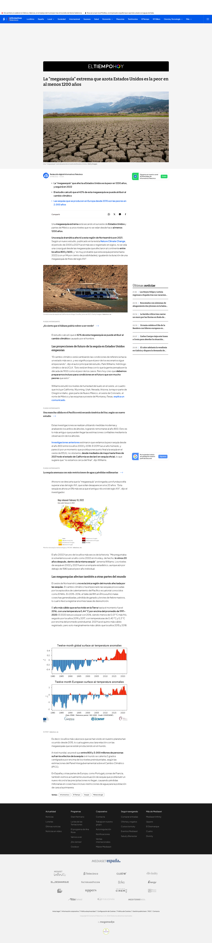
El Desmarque (152, 826)
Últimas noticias (53, 826)
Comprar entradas (129, 816)
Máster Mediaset (103, 846)
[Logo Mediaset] (106, 862)
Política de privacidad (88, 911)
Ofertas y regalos (129, 821)
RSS (149, 911)
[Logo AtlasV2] (75, 899)
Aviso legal (56, 911)
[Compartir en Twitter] (114, 214)
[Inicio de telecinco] (4, 19)
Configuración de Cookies (106, 911)
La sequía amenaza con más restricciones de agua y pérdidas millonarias (80, 472)
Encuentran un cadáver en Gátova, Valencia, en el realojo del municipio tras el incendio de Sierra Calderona (43, 13)
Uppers (149, 821)
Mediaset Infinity (153, 816)
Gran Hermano (77, 816)
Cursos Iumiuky (128, 826)
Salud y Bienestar (129, 836)
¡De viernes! (76, 842)
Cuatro (149, 831)
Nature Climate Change (112, 241)
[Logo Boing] (121, 882)
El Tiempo (76, 795)
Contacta (100, 816)
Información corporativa (70, 911)
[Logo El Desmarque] (60, 882)
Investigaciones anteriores (66, 442)
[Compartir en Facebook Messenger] (120, 214)
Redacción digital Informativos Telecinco (66, 174)
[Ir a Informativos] (15, 19)
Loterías (49, 821)
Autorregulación (103, 829)
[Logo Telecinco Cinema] (121, 890)
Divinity (149, 836)
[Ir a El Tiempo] (106, 66)
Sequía (86, 795)
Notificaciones (103, 834)
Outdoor (75, 846)
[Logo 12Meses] (152, 890)
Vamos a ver (76, 837)
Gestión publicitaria (139, 911)
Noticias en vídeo (54, 831)
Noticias (49, 816)
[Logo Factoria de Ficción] (90, 882)
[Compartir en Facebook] (125, 214)
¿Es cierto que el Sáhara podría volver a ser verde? (68, 325)
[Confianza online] (106, 933)
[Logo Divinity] (152, 873)
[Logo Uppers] (90, 891)
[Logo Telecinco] (90, 873)
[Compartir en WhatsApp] (109, 214)
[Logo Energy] (152, 882)
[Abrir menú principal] (208, 19)
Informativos (64, 795)
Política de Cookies (124, 911)
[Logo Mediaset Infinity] (60, 873)
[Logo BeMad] (59, 891)
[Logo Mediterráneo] (136, 899)
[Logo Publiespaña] (106, 899)
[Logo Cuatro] (121, 873)
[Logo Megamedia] (107, 922)
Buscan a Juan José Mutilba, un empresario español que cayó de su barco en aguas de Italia (120, 13)
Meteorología (98, 795)
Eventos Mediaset (129, 831)
